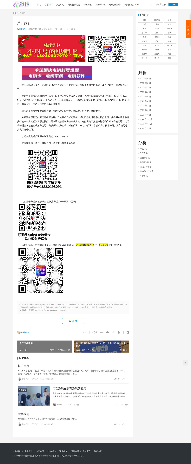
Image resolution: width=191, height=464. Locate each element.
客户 (144, 28)
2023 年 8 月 (145, 83)
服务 (169, 32)
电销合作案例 (74, 4)
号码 (157, 24)
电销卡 (144, 49)
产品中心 (60, 4)
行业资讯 (88, 4)
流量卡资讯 (100, 4)
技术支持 (23, 366)
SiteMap (44, 455)
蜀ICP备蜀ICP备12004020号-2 (70, 455)
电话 (157, 45)
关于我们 (59, 28)
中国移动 (157, 20)
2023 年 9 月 (145, 78)
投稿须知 (52, 451)
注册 (164, 4)
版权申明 (75, 451)
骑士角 (157, 58)
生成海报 (99, 332)
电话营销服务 (115, 4)
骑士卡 (144, 58)
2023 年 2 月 (145, 110)
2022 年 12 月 (146, 119)
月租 (157, 32)
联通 (169, 49)
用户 (157, 41)
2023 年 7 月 (145, 87)
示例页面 (86, 451)
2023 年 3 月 (145, 105)
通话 (169, 53)
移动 (157, 49)
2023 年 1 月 (145, 114)
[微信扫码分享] (107, 332)
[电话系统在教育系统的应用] (34, 396)
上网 (144, 20)
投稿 (174, 4)
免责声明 (40, 451)
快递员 (169, 28)
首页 (39, 4)
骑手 (169, 58)
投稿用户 (21, 28)
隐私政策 (98, 451)
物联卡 (144, 41)
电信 (144, 45)
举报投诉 (28, 451)
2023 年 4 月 (145, 101)
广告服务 (17, 451)
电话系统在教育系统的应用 (69, 388)
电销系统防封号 (132, 4)
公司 (169, 20)
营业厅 (144, 53)
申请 (169, 41)
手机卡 (144, 32)
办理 (144, 24)
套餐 (169, 24)
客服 (157, 28)
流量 (144, 37)
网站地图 (52, 455)
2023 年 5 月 (145, 96)
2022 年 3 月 (145, 128)
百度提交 (63, 451)
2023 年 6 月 (145, 92)
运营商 (157, 53)
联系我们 (48, 4)
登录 (157, 4)
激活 (169, 37)
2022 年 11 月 (146, 123)
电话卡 (169, 45)
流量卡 (157, 37)
